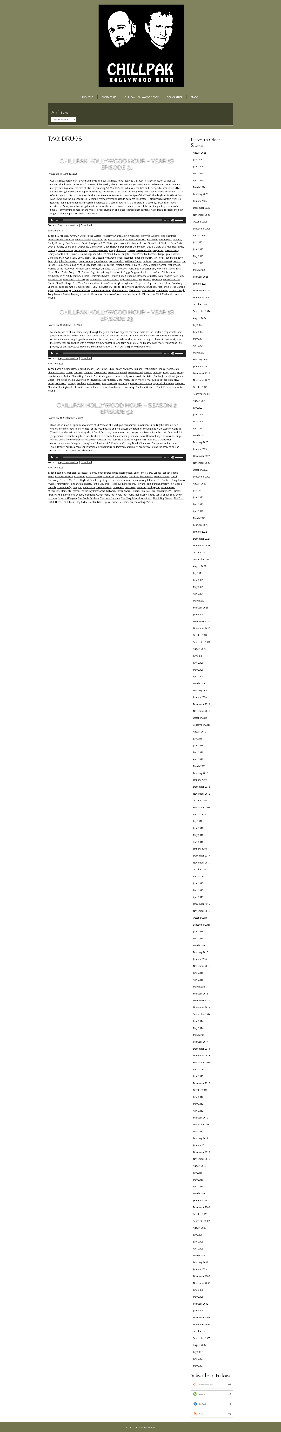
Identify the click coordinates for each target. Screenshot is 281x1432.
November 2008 (201, 1283)
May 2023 (198, 421)
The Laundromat (81, 290)
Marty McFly (130, 379)
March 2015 (199, 986)
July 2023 (197, 407)
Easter (131, 250)
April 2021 (198, 593)
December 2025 (201, 207)
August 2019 (199, 731)
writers (178, 294)
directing (52, 250)
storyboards (128, 283)
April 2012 (198, 1110)
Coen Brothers (55, 246)
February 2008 (200, 1303)
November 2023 (201, 380)
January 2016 (200, 959)
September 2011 (201, 1124)
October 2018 (200, 800)
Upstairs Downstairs (92, 294)
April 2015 (198, 979)
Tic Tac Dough (177, 290)
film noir (74, 253)
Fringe (161, 253)
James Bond (168, 376)
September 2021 (201, 559)
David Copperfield (117, 372)
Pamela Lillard (148, 490)
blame (93, 472)
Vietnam (124, 501)
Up (105, 501)
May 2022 (198, 504)
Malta (119, 379)
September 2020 (201, 642)
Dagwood (83, 246)
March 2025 (199, 269)
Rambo (76, 275)
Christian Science (64, 476)
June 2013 (198, 1076)
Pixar (50, 494)
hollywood (110, 257)
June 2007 (198, 1358)
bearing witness (124, 368)
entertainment (55, 376)
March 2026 (199, 187)
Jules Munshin (116, 261)
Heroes (118, 376)
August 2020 (199, 648)
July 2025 (197, 242)
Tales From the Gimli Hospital (74, 286)
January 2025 (200, 283)
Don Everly (95, 480)
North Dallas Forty (64, 272)
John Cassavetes (68, 261)
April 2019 (198, 759)
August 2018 (199, 814)
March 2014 (199, 1034)
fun (81, 483)
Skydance (157, 279)
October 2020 (200, 635)
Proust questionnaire (141, 383)
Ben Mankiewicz (137, 239)
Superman (153, 283)
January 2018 (200, 848)
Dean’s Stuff (174, 97)
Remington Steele (67, 387)
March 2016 (199, 945)
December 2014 (201, 1000)
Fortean (74, 483)
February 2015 (200, 993)
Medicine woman (157, 264)
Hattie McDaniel (101, 483)
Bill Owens (152, 239)
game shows (172, 253)
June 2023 (198, 414)
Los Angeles (64, 264)
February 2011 (200, 1138)
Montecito (66, 490)
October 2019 (200, 717)
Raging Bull (65, 275)
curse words (100, 372)
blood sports (104, 472)
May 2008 (198, 1296)
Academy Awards (112, 235)
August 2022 (199, 483)
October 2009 (200, 1214)
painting (105, 272)
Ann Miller (97, 239)
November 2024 (201, 297)
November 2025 (201, 214)
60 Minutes (62, 235)
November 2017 (201, 862)
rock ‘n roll (116, 494)
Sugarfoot (141, 283)
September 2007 (201, 1338)
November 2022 (201, 462)
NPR (78, 272)
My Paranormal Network (102, 490)
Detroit (150, 246)
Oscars (85, 272)
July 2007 (197, 1352)
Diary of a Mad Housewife (169, 246)
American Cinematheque (61, 239)
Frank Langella (121, 253)
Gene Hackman (56, 257)
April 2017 (198, 897)
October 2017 (200, 869)
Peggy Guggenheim (133, 272)
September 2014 (201, 1014)
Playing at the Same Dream (68, 494)
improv (165, 483)
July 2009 (197, 1234)
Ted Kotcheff (104, 286)
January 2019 (200, 779)
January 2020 (200, 697)
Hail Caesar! (97, 257)
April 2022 (198, 511)
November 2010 (201, 1158)
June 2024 (198, 331)
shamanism (96, 279)
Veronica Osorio (113, 294)
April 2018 (198, 842)
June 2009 (198, 1241)
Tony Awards (55, 294)
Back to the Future (104, 368)
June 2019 (198, 745)
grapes (109, 376)
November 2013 (201, 1055)
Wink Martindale (164, 294)
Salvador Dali (55, 279)
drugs (112, 250)
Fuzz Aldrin (99, 376)
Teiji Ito (116, 286)
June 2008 (198, 1289)
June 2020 (198, 662)
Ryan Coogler (165, 275)
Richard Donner (109, 275)
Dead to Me (66, 480)
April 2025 (198, 263)
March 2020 (199, 683)
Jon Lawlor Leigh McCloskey (86, 379)
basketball (83, 472)
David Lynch (96, 246)
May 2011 (198, 1131)
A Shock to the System (89, 235)
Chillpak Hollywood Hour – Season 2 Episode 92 (117, 408)
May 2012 (198, 1103)
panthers (81, 383)
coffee (69, 372)
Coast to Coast (94, 476)
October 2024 (200, 304)
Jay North (159, 257)
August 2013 (199, 1069)
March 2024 (199, 352)
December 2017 (201, 855)
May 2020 (198, 669)
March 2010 (199, 1193)
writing (51, 297)
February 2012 (200, 1117)
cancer (166, 472)
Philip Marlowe (109, 383)
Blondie (177, 239)
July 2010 (197, 1172)
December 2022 (201, 456)
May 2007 (198, 1365)
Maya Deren (140, 264)
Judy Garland (100, 261)
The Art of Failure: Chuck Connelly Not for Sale (146, 286)
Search (195, 97)
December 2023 (201, 373)
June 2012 (198, 1097)
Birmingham (165, 239)
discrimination (65, 250)
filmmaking (85, 253)
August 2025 (199, 235)
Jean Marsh (171, 257)
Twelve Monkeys (72, 294)
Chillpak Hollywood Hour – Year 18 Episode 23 (117, 315)
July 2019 (197, 738)
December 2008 (201, 1276)
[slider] (179, 220)
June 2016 (198, 931)
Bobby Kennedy (56, 243)
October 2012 (200, 1090)
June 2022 (198, 497)
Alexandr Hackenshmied (163, 235)
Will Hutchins (148, 294)
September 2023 (201, 393)
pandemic (162, 490)
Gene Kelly (70, 257)
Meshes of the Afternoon (61, 268)
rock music (128, 494)
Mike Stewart (168, 487)
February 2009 (200, 1262)
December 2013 (201, 1048)
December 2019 (201, 704)
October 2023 (200, 387)
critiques (88, 372)
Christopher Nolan (116, 243)
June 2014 (198, 1021)
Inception (129, 257)
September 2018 (201, 807)
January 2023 (200, 449)
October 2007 (200, 1331)
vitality (172, 387)
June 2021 (198, 580)
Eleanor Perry (172, 250)
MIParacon (53, 490)
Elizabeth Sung (169, 480)
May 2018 (198, 835)
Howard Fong (144, 483)
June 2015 (198, 972)
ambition (84, 368)
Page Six (94, 272)
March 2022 (199, 518)
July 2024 (197, 325)
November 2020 (201, 628)
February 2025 (200, 276)
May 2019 (198, 752)
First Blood (107, 253)
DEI (122, 246)
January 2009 (200, 1269)
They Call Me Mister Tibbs (88, 501)
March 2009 (199, 1255)
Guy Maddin (84, 257)
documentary (81, 250)
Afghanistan (70, 472)
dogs (165, 372)
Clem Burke (176, 243)
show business (111, 279)
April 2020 (198, 676)
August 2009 (199, 1227)
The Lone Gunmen (101, 290)
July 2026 (197, 159)
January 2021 (200, 614)
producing (53, 275)
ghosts (87, 483)
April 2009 (198, 1248)
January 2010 (200, 1200)
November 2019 (201, 711)
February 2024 (200, 359)
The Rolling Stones (162, 498)
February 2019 (200, 773)
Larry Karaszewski (162, 261)
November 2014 (201, 1007)
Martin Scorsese (124, 264)
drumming (121, 250)
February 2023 (200, 442)
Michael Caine (83, 268)
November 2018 (201, 793)
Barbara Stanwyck (117, 239)
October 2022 (200, 469)
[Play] (52, 220)
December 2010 (201, 1152)
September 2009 (201, 1221)
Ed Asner (151, 480)
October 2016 (200, 917)
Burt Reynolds (73, 243)
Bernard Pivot (141, 368)
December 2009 (201, 1207)
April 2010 (198, 1186)
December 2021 (201, 538)
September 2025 (201, 228)
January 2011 (200, 1145)
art (105, 239)
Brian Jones (140, 472)
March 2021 (199, 600)
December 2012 (201, 1083)
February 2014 (200, 1041)
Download (86, 225)
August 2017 (199, 876)
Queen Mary (102, 494)
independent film (143, 257)
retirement (83, 387)
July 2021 (197, 573)
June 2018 (198, 828)
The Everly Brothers (88, 498)
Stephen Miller (91, 283)
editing (180, 372)
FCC (66, 253)
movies (106, 268)
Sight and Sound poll (131, 279)
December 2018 (201, 786)
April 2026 (198, 180)
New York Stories (166, 268)
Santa (159, 494)
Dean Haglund (111, 246)
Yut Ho (150, 501)
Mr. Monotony (119, 268)
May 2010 (198, 1179)
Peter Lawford (152, 272)
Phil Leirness (168, 272)
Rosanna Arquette (146, 275)
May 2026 (198, 173)
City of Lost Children (158, 243)
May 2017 (198, 890)
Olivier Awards (124, 490)
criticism (78, 372)
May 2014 (198, 1028)
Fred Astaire (150, 253)
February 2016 (200, 952)
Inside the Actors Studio (148, 376)
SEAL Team (69, 279)
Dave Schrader (161, 476)
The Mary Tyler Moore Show (136, 498)
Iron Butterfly (64, 487)
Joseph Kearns (85, 261)
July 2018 (197, 821)
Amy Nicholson (83, 239)
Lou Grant (130, 487)
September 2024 (201, 311)
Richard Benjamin (90, 275)
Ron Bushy (141, 494)
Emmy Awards (55, 253)
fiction (67, 376)
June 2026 (198, 166)
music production (163, 379)
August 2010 (199, 1165)
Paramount (116, 272)
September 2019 (201, 724)
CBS (103, 243)
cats (176, 368)
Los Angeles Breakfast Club (86, 264)
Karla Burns (89, 487)
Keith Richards (103, 487)
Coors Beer (71, 246)
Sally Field (178, 275)
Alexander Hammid (140, 235)
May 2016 (198, 938)
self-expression (99, 387)
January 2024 (200, 366)
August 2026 (199, 152)
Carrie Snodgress (91, 243)
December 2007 (201, 1317)
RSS (61, 230)
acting (125, 235)
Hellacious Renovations (123, 483)
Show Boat (169, 494)
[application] (117, 220)
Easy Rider (158, 250)
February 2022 (200, 524)
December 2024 (201, 290)
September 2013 (201, 1062)
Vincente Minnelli (131, 294)
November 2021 (201, 545)
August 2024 (199, 318)
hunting (156, 483)
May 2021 (198, 586)
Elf (159, 480)
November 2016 (201, 910)
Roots (151, 494)
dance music (146, 476)
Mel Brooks (174, 264)
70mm (72, 235)
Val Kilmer (113, 501)
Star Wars (78, 283)
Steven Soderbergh (110, 283)
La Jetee (147, 261)
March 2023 (199, 435)
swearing (129, 387)
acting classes (71, 368)
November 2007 (201, 1324)
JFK (56, 261)
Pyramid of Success (163, 383)
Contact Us (109, 97)
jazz (75, 487)
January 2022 (200, 531)
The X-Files (162, 290)
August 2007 (199, 1345)
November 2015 (201, 966)
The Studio (134, 290)
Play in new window (68, 225)
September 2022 (201, 476)
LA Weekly (118, 487)
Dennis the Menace (135, 246)
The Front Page (63, 290)
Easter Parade (143, 250)
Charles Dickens (56, 372)
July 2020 (197, 655)
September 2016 (201, 924)
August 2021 (199, 566)
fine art (96, 253)
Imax (119, 257)
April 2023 (198, 428)
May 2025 (198, 256)
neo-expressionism (145, 268)
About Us (87, 97)
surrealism (165, 283)
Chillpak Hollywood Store (141, 97)
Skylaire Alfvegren (67, 498)
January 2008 (200, 1310)
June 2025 (198, 249)
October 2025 (200, 221)
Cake (149, 472)
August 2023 (199, 400)
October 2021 (200, 552)
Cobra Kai (108, 476)
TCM (93, 286)
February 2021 (200, 607)
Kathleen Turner (133, 261)
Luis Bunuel (108, 264)
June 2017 (198, 883)
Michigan (96, 268)
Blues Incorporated (122, 472)
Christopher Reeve (137, 243)
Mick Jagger (153, 487)
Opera (136, 490)
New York (60, 383)
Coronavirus (121, 476)
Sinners (147, 279)
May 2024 (198, 338)
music (131, 268)
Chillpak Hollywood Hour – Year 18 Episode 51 (117, 163)
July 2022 (197, 490)
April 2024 (198, 345)
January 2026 (200, 201)
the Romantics (120, 290)
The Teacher (148, 290)
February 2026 (200, 194)
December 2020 (201, 621)
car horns (168, 368)
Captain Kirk (155, 368)
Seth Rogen (82, 279)
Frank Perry (137, 253)
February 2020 (200, 690)
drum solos (116, 480)
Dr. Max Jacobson (98, 250)
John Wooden (63, 379)
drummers (128, 480)
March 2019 (199, 766)
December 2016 (201, 903)
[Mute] (172, 220)
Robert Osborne (127, 275)
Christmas (79, 476)
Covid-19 (133, 476)
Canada (157, 472)
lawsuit (176, 261)
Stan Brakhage (63, 283)
